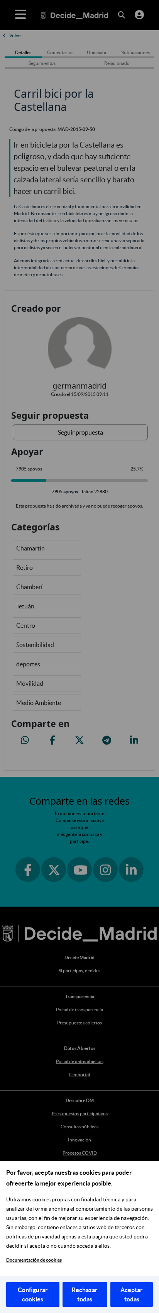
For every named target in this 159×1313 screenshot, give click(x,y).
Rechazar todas (85, 1294)
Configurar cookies (33, 1294)
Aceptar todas (131, 1294)
